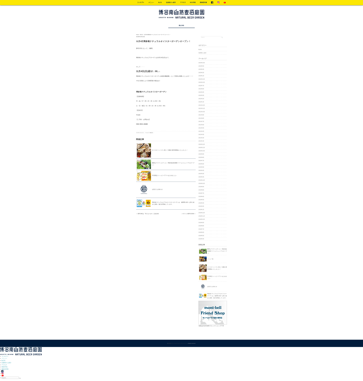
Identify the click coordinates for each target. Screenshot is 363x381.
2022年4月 (201, 92)
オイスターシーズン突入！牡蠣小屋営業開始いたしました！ (170, 150)
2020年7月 (201, 160)
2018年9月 (201, 222)
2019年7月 (201, 193)
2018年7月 (201, 229)
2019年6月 (201, 196)
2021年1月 (201, 141)
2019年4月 (201, 203)
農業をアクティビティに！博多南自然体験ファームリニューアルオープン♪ (217, 251)
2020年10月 (202, 151)
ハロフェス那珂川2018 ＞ (189, 213)
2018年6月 (201, 232)
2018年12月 (202, 212)
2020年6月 (201, 164)
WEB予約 (193, 2)
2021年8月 (201, 118)
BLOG (160, 2)
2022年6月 (201, 89)
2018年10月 (202, 219)
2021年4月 (201, 131)
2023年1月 (201, 75)
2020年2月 (201, 177)
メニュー (151, 2)
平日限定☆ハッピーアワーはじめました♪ (164, 175)
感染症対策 (203, 2)
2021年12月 (202, 105)
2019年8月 (201, 190)
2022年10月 (202, 82)
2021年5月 (201, 128)
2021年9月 (201, 115)
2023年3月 (201, 69)
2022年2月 (201, 98)
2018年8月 (201, 225)
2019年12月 (202, 180)
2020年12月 (202, 144)
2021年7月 (201, 121)
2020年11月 (202, 147)
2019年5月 (201, 199)
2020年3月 (201, 173)
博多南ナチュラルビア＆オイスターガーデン (177, 343)
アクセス (183, 2)
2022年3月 (201, 95)
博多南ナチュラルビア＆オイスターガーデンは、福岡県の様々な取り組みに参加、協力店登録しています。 (217, 296)
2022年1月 (201, 102)
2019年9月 (201, 186)
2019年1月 (201, 209)
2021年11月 (202, 108)
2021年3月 (201, 134)
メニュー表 (210, 259)
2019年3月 (201, 206)
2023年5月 (201, 66)
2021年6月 (201, 124)
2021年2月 (201, 137)
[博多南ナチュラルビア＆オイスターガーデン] (181, 11)
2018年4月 (201, 239)
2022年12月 (202, 79)
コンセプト (140, 2)
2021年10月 (202, 111)
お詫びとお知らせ (157, 189)
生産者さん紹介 (171, 2)
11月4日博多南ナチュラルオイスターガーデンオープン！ (157, 34)
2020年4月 (201, 170)
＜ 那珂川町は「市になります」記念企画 (147, 213)
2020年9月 (201, 154)
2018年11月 (202, 216)
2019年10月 (202, 183)
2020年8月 (201, 157)
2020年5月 (201, 167)
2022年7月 (201, 85)
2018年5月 (201, 235)
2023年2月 (201, 72)
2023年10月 (202, 62)
